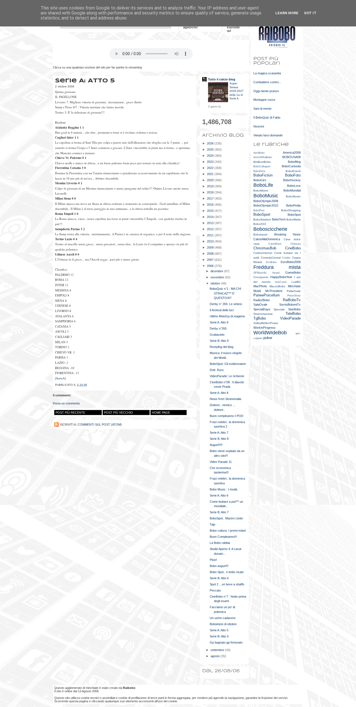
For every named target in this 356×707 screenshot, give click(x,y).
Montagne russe (264, 99)
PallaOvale (294, 291)
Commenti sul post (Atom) (100, 424)
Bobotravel (260, 234)
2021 (210, 174)
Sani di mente (262, 108)
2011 (210, 235)
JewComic (281, 282)
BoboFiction (263, 175)
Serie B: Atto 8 (219, 438)
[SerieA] (60, 378)
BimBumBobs (262, 161)
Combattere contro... (267, 82)
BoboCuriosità (291, 166)
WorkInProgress (264, 327)
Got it (310, 13)
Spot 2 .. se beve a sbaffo (227, 584)
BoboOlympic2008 (265, 201)
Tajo (212, 524)
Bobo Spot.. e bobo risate (227, 572)
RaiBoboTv (292, 300)
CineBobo (293, 248)
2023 (210, 161)
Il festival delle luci (222, 310)
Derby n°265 (218, 328)
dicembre (217, 271)
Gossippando (260, 277)
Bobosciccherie (270, 229)
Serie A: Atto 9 (219, 322)
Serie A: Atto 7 (219, 432)
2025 (210, 149)
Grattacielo (217, 334)
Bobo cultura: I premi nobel (228, 530)
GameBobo (293, 272)
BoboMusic (265, 195)
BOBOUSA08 (291, 157)
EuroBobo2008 (291, 262)
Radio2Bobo (261, 300)
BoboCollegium (262, 166)
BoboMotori (260, 190)
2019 (210, 186)
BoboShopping (291, 210)
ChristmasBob (264, 248)
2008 (210, 253)
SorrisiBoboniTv (290, 304)
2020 (210, 180)
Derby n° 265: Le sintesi (226, 304)
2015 (210, 210)
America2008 (292, 152)
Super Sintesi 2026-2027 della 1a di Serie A (236, 91)
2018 (210, 192)
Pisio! (213, 559)
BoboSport (261, 214)
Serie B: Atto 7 (219, 512)
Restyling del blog (221, 346)
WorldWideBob (270, 332)
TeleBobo (293, 313)
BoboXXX (259, 223)
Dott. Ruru (217, 370)
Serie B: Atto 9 (219, 340)
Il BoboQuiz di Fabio (266, 117)
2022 (210, 168)
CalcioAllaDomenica (266, 239)
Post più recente (70, 412)
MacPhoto (260, 286)
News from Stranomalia (225, 399)
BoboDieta (259, 171)
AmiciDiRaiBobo (262, 157)
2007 (210, 259)
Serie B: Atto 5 (219, 636)
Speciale (279, 309)
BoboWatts (293, 219)
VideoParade (290, 318)
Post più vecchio (118, 412)
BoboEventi (293, 171)
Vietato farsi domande (268, 135)
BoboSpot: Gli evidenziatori (228, 363)
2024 (210, 155)
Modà (257, 291)
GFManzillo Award (266, 272)
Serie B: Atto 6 (219, 578)
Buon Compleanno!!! (223, 536)
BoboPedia (293, 205)
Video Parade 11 (221, 461)
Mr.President (273, 291)
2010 (210, 241)
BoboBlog (294, 161)
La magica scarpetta (267, 73)
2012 (210, 229)
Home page (161, 412)
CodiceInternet (262, 252)
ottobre (216, 283)
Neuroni (258, 126)
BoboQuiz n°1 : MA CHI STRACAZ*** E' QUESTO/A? (225, 293)
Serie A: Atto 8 (219, 392)
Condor (286, 257)
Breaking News (287, 234)
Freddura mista (277, 267)
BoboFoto (293, 175)
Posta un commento (66, 403)
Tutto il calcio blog (221, 79)
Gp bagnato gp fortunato (226, 642)
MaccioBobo (277, 286)
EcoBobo (271, 262)
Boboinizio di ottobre (223, 624)
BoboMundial (292, 190)
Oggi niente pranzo (266, 91)
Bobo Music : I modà (223, 489)
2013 (210, 223)
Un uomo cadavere (223, 618)
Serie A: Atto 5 (219, 630)
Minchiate (294, 286)
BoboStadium (262, 219)
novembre (218, 277)
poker (267, 338)
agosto (216, 656)
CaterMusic (275, 243)
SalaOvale (260, 304)
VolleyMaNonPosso (265, 323)
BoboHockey (292, 180)
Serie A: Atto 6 (219, 495)
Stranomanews (263, 313)
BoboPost (258, 210)
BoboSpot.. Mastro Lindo (226, 518)
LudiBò (296, 281)
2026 (210, 143)
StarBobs (294, 309)
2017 (210, 198)
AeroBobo (258, 152)
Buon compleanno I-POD (226, 416)
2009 (210, 247)
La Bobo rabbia (220, 542)
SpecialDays (261, 309)
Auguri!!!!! (216, 444)
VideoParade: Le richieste (227, 376)
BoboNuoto (293, 196)
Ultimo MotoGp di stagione (227, 316)
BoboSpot (294, 214)
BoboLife (263, 185)
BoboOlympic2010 (265, 205)
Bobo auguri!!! (219, 566)
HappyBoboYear (281, 277)
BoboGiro (259, 180)
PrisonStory (294, 295)
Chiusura (295, 243)
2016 (210, 204)
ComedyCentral (271, 257)
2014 (210, 217)
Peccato (215, 590)
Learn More (286, 13)
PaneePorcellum (266, 295)
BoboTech (279, 219)
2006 (210, 265)
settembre (218, 650)
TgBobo (259, 318)
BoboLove (294, 185)
